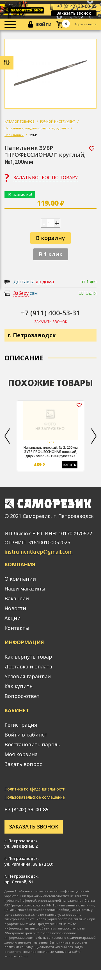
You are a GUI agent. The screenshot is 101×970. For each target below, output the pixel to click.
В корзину (50, 238)
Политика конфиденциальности (34, 789)
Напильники (14, 135)
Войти (44, 24)
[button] (7, 436)
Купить (69, 464)
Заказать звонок (74, 13)
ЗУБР (33, 135)
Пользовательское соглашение (34, 797)
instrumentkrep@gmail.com (38, 551)
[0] (59, 24)
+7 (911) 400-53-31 (50, 312)
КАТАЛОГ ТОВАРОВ (19, 121)
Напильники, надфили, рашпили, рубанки (36, 128)
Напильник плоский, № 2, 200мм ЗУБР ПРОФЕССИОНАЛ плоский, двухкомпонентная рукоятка (51, 451)
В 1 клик (51, 254)
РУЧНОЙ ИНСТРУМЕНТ (57, 121)
